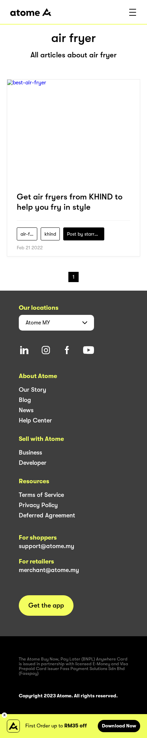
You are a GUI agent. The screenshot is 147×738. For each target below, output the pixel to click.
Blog (25, 399)
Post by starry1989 (85, 234)
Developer (32, 462)
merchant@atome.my (49, 570)
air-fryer (29, 234)
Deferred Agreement (47, 515)
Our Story (32, 389)
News (26, 410)
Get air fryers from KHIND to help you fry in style (69, 202)
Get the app (46, 605)
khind (50, 234)
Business (30, 452)
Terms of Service (41, 494)
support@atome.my (46, 546)
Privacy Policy (38, 505)
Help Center (35, 420)
